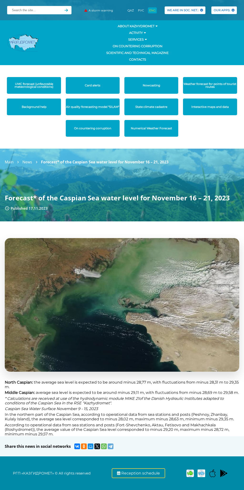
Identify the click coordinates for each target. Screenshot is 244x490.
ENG (152, 10)
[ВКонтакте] (77, 446)
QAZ (130, 10)
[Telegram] (110, 446)
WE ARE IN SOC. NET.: (183, 10)
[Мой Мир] (90, 446)
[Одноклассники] (84, 446)
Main (9, 162)
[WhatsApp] (104, 446)
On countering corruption (138, 46)
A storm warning (100, 10)
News (27, 162)
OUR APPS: (223, 10)
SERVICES (136, 39)
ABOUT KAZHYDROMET (136, 26)
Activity (136, 33)
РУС (141, 10)
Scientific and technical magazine (137, 53)
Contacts (137, 59)
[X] (97, 446)
